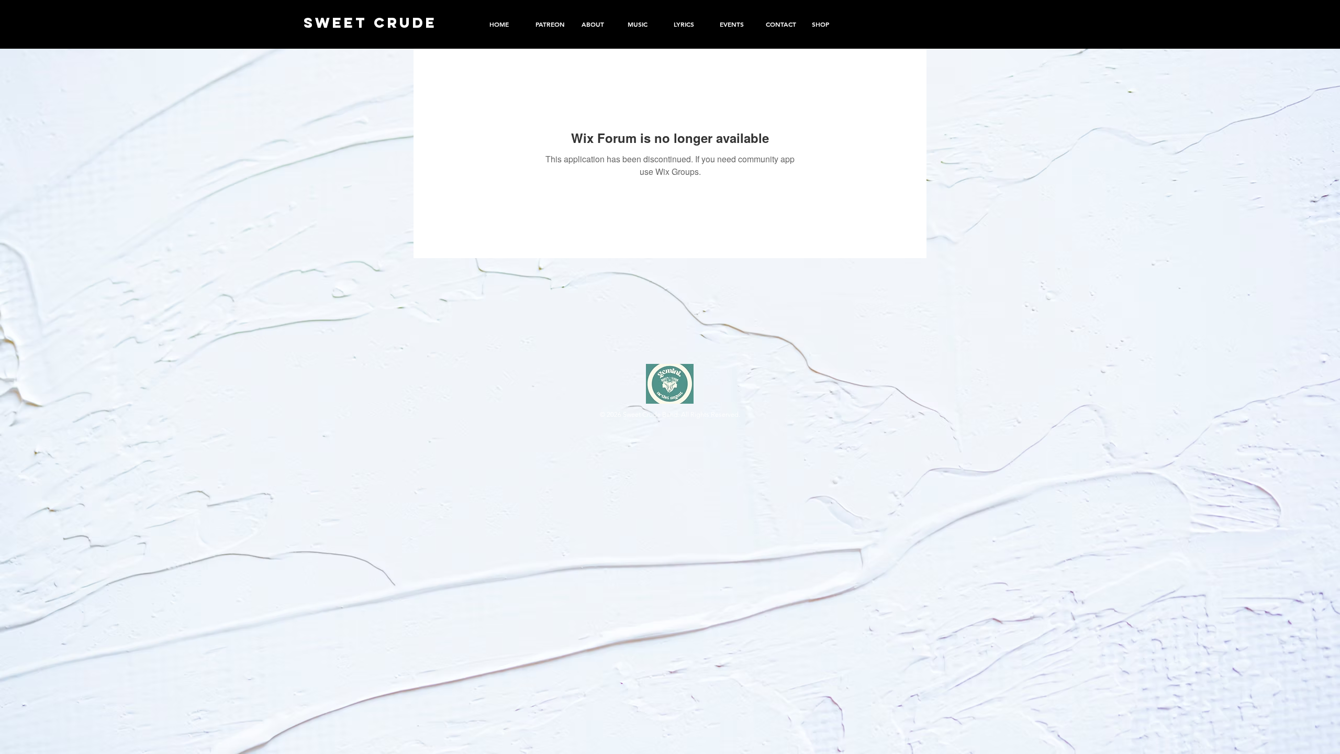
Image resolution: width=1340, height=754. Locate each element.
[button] (827, 24)
